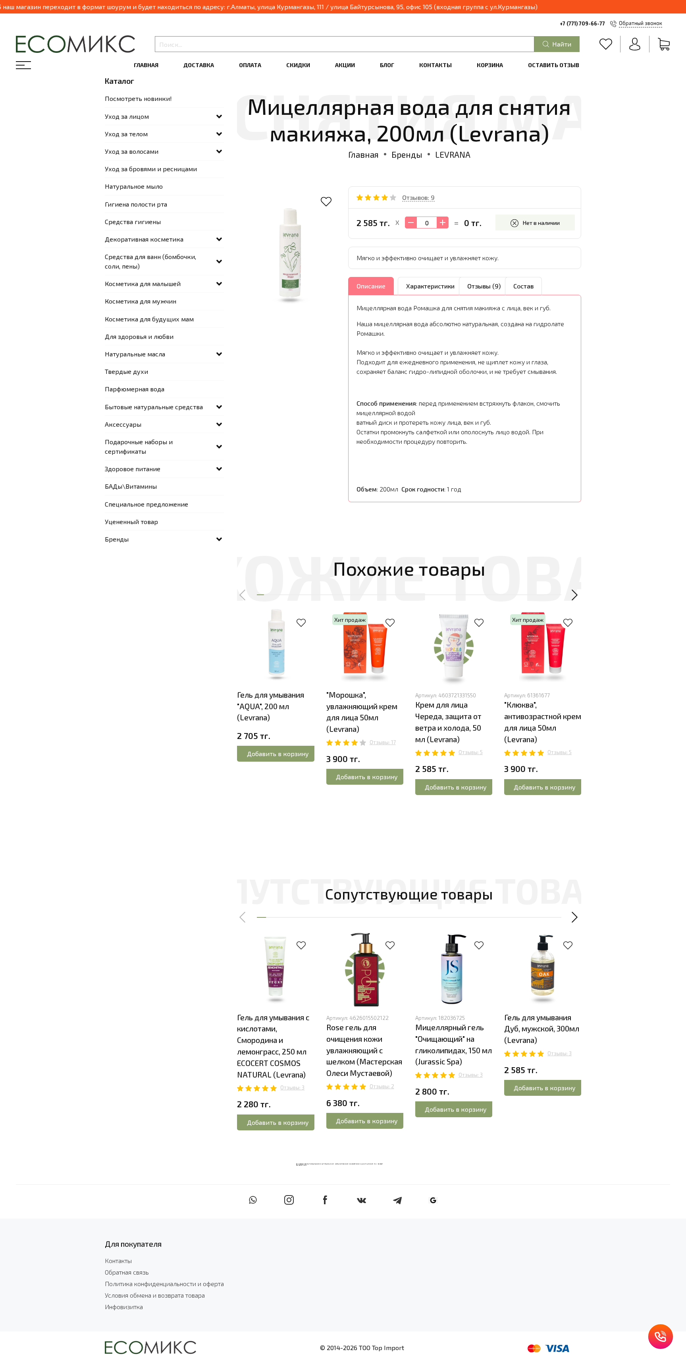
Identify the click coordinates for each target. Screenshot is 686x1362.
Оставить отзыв (553, 65)
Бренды (406, 154)
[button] (243, 594)
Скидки (298, 65)
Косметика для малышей (143, 283)
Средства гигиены (133, 221)
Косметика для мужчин (140, 301)
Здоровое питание (132, 468)
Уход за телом (126, 133)
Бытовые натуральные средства (154, 406)
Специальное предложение (146, 504)
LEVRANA (452, 154)
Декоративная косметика (144, 239)
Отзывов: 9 (418, 197)
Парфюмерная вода (134, 389)
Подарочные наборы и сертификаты (139, 446)
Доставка (198, 65)
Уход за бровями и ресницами (151, 168)
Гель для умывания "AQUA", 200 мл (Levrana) (270, 706)
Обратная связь (127, 1272)
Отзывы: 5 (471, 752)
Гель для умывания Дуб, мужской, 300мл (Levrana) (541, 1029)
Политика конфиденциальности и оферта (164, 1283)
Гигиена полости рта (136, 204)
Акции (345, 65)
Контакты (435, 65)
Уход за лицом (127, 116)
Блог (387, 65)
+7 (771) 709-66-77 (582, 23)
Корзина (490, 65)
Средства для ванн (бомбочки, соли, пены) (150, 261)
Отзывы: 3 (292, 1087)
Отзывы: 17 (383, 742)
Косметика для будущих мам (149, 319)
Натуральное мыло (134, 186)
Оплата (250, 65)
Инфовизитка (124, 1306)
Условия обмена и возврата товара (155, 1295)
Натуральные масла (135, 354)
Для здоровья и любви (139, 336)
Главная (146, 65)
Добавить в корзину (278, 753)
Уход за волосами (131, 151)
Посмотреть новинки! (138, 98)
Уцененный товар (131, 521)
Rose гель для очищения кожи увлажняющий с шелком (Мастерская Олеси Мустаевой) (364, 1050)
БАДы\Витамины (131, 486)
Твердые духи (126, 371)
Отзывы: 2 (382, 1086)
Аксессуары (123, 424)
